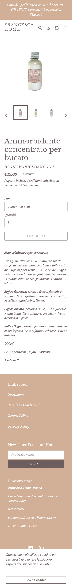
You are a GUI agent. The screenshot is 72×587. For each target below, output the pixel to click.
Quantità (10, 215)
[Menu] (65, 27)
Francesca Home (19, 27)
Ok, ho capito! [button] (36, 579)
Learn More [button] (14, 569)
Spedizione (34, 180)
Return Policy (18, 416)
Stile (7, 199)
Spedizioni (16, 394)
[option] (20, 112)
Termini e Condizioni (24, 405)
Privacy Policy (18, 427)
